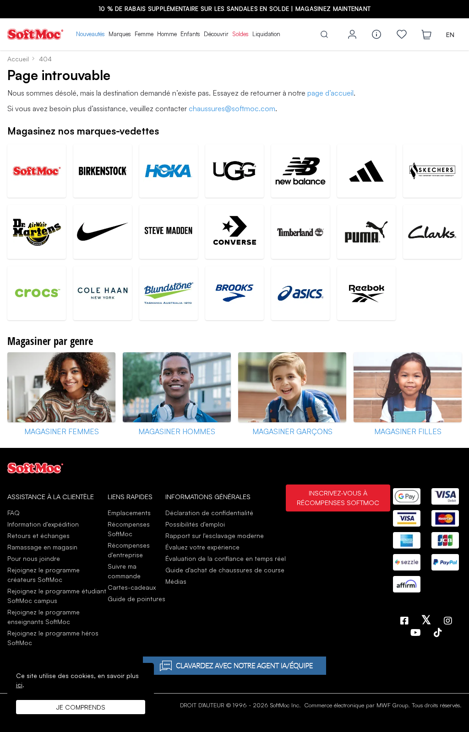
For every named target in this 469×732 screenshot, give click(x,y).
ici (19, 685)
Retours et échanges (38, 535)
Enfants (190, 34)
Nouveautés (90, 34)
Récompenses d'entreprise (129, 550)
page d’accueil (330, 92)
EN (450, 34)
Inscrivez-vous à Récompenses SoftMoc (338, 498)
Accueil (18, 59)
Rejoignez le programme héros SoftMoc (52, 637)
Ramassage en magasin (42, 547)
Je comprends (80, 707)
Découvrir (216, 34)
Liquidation (266, 34)
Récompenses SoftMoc (129, 529)
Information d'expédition (43, 524)
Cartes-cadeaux (132, 587)
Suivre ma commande (124, 571)
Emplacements (129, 513)
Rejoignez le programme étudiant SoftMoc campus (56, 595)
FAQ (13, 513)
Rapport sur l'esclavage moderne (214, 535)
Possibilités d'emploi (195, 524)
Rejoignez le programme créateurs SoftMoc (43, 574)
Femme (144, 34)
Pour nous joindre (33, 558)
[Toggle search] (324, 34)
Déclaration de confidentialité (209, 513)
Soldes (240, 34)
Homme (167, 34)
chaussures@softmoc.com (232, 108)
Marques (120, 34)
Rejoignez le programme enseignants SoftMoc (43, 616)
